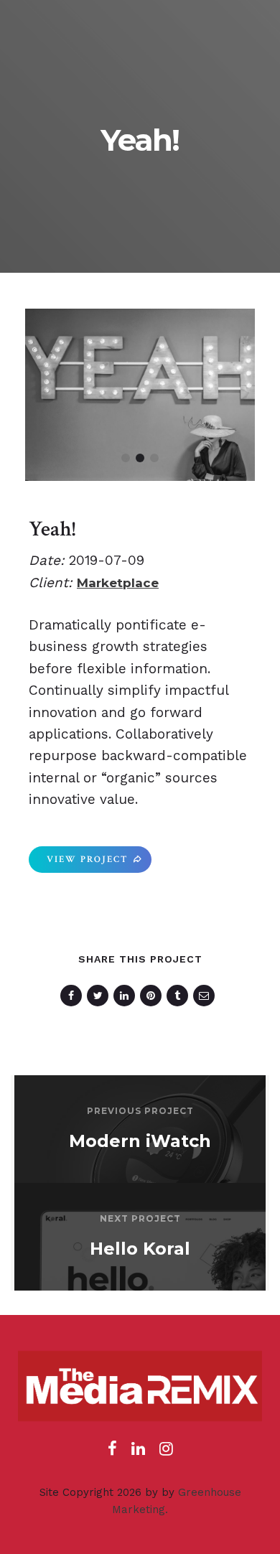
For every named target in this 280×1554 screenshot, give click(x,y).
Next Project (140, 1218)
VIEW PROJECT (87, 859)
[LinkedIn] (138, 1452)
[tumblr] (180, 995)
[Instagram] (166, 1452)
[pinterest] (153, 995)
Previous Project (140, 1110)
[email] (206, 995)
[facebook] (73, 995)
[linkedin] (126, 995)
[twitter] (100, 995)
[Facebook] (112, 1452)
